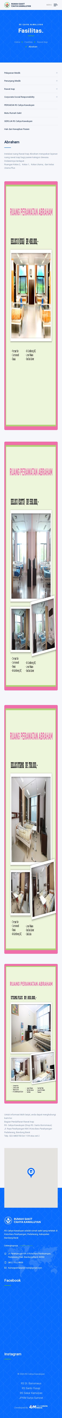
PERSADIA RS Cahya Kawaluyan (19, 105)
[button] (31, 1173)
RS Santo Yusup (31, 1388)
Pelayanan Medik (12, 73)
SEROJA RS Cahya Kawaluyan (18, 121)
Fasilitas (29, 42)
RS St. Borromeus (31, 1383)
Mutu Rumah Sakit (12, 113)
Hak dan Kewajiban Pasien (16, 129)
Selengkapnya (11, 1245)
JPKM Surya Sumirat (31, 1397)
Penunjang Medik (12, 81)
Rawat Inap (42, 42)
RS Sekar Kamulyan (31, 1393)
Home (17, 42)
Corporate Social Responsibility (19, 97)
